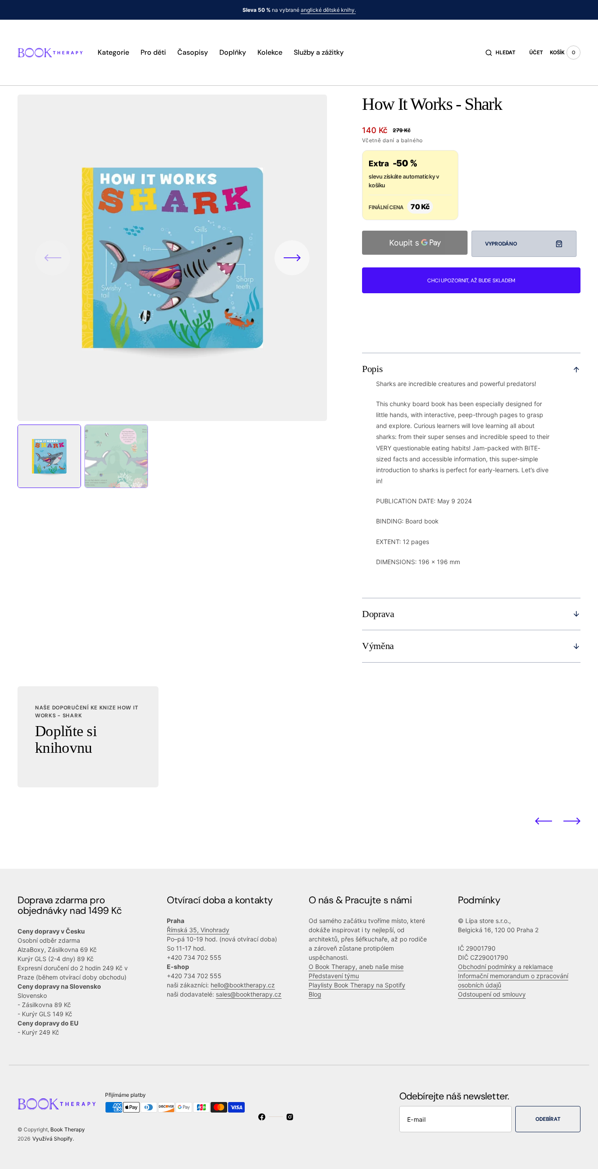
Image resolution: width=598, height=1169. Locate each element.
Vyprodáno (501, 243)
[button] (500, 52)
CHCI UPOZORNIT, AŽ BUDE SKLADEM (471, 280)
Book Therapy (67, 1129)
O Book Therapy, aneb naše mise (356, 966)
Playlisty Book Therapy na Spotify (357, 985)
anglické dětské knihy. (328, 10)
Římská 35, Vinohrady (198, 930)
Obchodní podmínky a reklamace (505, 966)
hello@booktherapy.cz (243, 985)
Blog (315, 994)
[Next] (571, 821)
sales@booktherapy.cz (248, 994)
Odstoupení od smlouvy (492, 994)
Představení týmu (334, 975)
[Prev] (543, 821)
